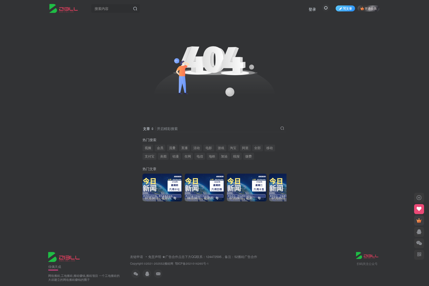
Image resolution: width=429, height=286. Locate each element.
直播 (184, 148)
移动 (269, 148)
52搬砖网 (167, 263)
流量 (172, 148)
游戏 (221, 148)
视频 (148, 148)
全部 (257, 148)
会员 (160, 148)
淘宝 (233, 148)
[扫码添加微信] (419, 243)
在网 (187, 156)
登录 (312, 9)
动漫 (175, 156)
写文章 (347, 8)
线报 (236, 156)
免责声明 (154, 256)
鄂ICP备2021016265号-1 (192, 263)
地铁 (212, 156)
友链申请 (136, 256)
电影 (209, 148)
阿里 (245, 148)
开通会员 (371, 8)
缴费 (248, 156)
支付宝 (149, 156)
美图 (163, 156)
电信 (200, 156)
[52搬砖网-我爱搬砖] (64, 256)
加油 (224, 156)
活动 (196, 148)
